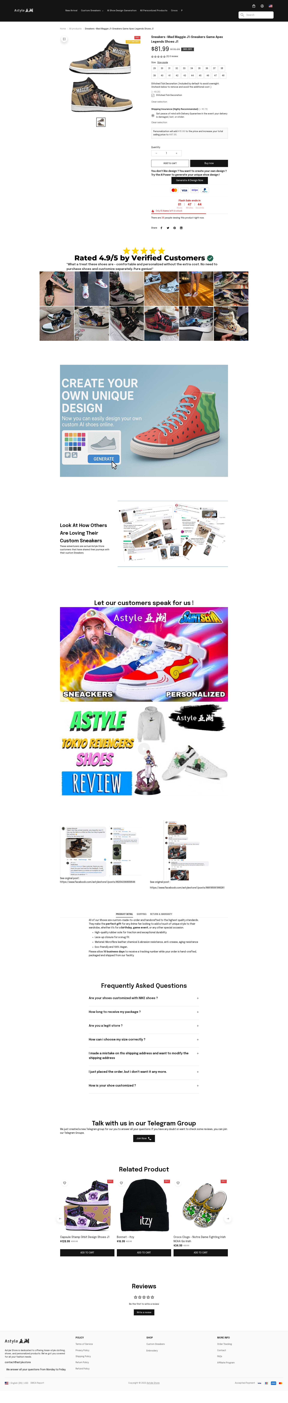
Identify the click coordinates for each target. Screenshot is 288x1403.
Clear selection (159, 102)
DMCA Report (37, 1383)
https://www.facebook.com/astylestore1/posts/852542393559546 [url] (97, 882)
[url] (103, 920)
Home (63, 29)
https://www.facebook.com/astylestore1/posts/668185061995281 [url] (187, 888)
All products (75, 29)
